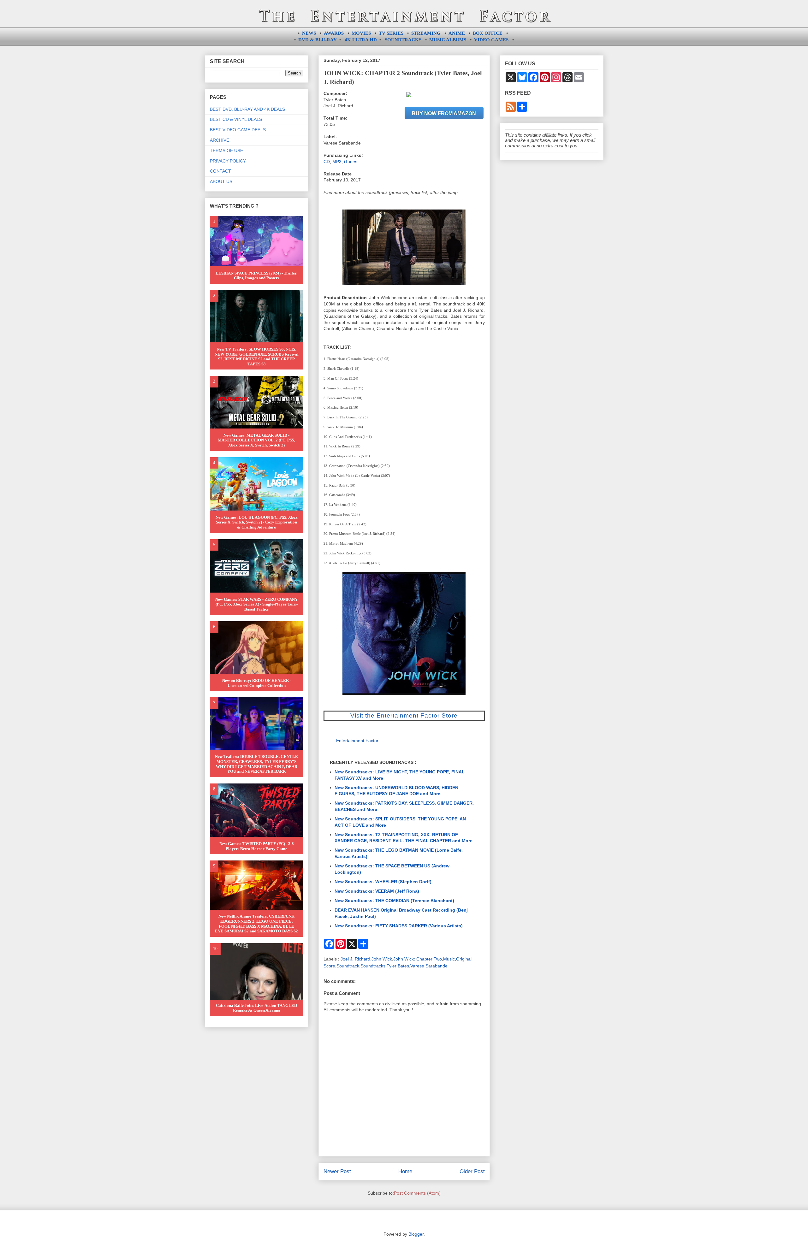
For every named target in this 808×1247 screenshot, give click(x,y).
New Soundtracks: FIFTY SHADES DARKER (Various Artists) (399, 925)
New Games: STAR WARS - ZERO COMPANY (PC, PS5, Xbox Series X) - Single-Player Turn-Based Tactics (256, 604)
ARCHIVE (219, 140)
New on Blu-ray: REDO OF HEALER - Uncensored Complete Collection (256, 683)
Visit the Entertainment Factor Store (404, 715)
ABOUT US (221, 181)
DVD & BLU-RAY (317, 39)
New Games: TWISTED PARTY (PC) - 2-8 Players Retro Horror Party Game (256, 846)
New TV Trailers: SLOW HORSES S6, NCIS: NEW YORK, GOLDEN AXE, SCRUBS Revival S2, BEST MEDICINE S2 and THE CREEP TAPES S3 (257, 356)
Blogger (416, 1234)
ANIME (457, 33)
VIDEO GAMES (491, 39)
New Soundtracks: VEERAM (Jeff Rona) (377, 891)
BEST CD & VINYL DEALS (236, 119)
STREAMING (426, 33)
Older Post (472, 1171)
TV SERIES (391, 33)
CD (327, 161)
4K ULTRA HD (361, 39)
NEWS (309, 33)
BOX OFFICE (487, 33)
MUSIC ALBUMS (447, 39)
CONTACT (220, 171)
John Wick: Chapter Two (417, 958)
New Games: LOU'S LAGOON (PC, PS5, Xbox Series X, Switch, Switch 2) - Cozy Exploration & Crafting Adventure (257, 522)
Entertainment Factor (357, 740)
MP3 (337, 161)
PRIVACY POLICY (228, 160)
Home (405, 1171)
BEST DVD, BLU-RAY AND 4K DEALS (247, 109)
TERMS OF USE (226, 150)
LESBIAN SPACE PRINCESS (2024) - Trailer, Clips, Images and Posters (256, 276)
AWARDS (334, 33)
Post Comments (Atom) (417, 1193)
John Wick (381, 958)
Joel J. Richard (355, 958)
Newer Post (337, 1171)
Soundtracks (372, 965)
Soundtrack (347, 965)
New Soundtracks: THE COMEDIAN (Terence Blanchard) (394, 900)
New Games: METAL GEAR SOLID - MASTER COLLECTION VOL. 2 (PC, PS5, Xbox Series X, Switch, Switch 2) (256, 440)
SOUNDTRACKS (403, 39)
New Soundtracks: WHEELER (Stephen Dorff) (383, 881)
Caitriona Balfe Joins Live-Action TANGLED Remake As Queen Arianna (256, 1008)
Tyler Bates (398, 965)
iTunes (350, 161)
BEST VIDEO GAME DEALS (238, 129)
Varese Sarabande (429, 965)
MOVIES (361, 33)
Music (449, 958)
